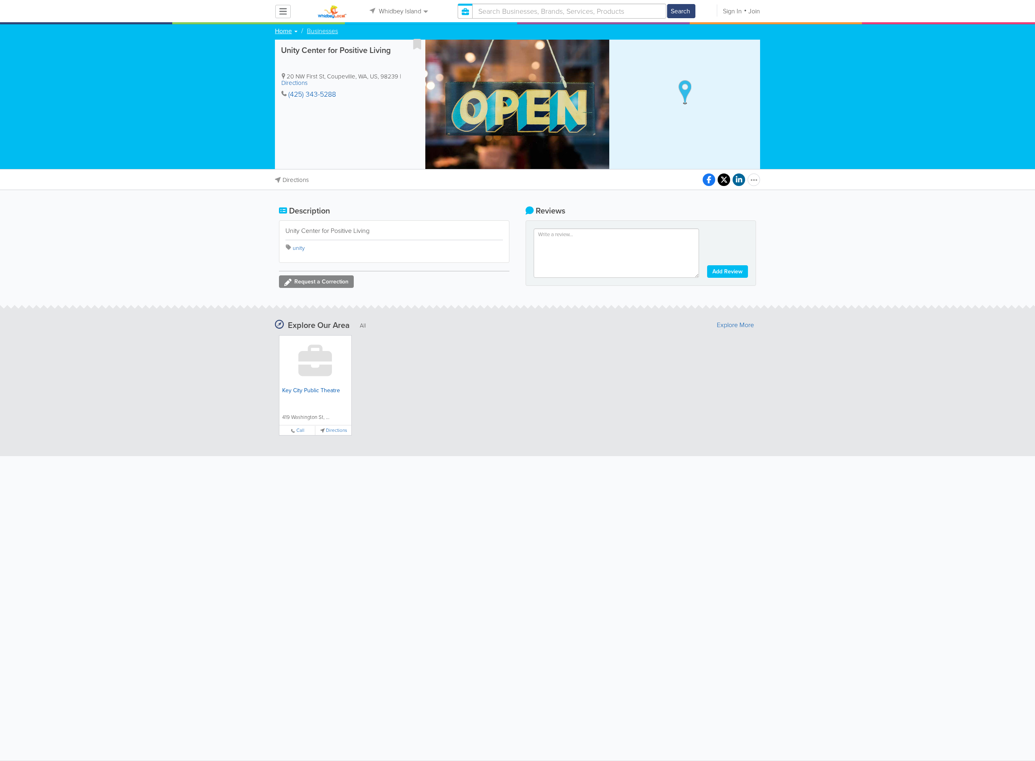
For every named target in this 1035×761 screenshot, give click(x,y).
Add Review (727, 271)
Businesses (322, 31)
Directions (294, 82)
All (363, 325)
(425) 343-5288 (312, 94)
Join (754, 11)
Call (300, 430)
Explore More (735, 325)
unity (299, 248)
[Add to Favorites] (417, 44)
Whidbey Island (399, 11)
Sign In (732, 11)
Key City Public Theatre (311, 390)
